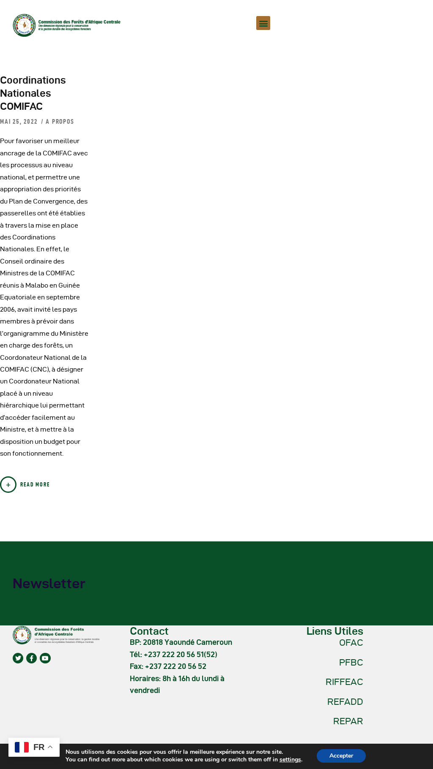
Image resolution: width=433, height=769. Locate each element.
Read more (35, 484)
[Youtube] (45, 658)
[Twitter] (18, 658)
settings (290, 759)
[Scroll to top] (416, 760)
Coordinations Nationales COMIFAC (33, 93)
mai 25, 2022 (19, 121)
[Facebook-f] (31, 658)
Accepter (341, 756)
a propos (60, 121)
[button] (263, 23)
